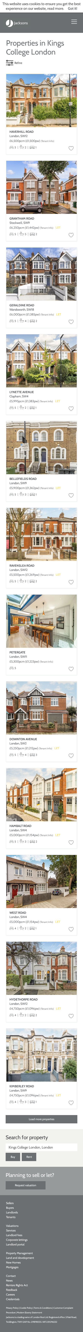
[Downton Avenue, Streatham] (41, 708)
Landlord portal (15, 1244)
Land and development (20, 1258)
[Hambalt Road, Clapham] (41, 795)
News (9, 1280)
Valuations (12, 1226)
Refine (18, 63)
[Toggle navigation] (74, 22)
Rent (29, 1157)
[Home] (17, 23)
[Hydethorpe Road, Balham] (41, 968)
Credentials (13, 1299)
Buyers (10, 1208)
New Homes (13, 1262)
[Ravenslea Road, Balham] (41, 534)
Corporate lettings (17, 1240)
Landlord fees (14, 1235)
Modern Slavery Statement (29, 1312)
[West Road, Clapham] (41, 881)
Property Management (19, 1253)
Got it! (72, 8)
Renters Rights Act (17, 1285)
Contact (11, 1276)
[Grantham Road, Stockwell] (41, 187)
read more (55, 8)
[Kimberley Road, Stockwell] (41, 1055)
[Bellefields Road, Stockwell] (41, 447)
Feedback (11, 1290)
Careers (10, 1294)
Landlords (12, 1212)
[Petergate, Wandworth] (41, 621)
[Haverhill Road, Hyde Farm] (41, 100)
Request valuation (25, 1185)
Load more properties (41, 1119)
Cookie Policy (26, 1307)
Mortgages (12, 1267)
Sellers (10, 1203)
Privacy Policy (12, 1307)
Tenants (11, 1217)
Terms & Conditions (43, 1307)
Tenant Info (47, 141)
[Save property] (71, 148)
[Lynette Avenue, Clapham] (41, 361)
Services (11, 1230)
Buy (13, 1157)
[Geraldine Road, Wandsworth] (41, 274)
